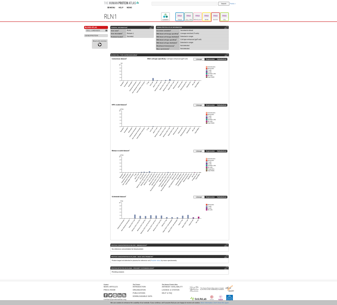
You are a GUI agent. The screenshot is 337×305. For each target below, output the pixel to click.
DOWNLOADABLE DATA (142, 296)
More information (207, 303)
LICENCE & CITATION (170, 290)
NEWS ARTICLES (111, 287)
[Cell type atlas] (188, 13)
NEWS (129, 7)
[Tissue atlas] (179, 13)
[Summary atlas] (168, 13)
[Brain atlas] (206, 13)
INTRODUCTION (139, 287)
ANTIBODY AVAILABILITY (172, 287)
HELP (121, 7)
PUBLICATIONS (139, 293)
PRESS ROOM (109, 290)
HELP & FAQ (167, 293)
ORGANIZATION (139, 290)
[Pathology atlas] (197, 13)
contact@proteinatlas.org (115, 299)
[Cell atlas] (224, 13)
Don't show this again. (221, 303)
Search (223, 4)
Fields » (233, 4)
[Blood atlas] (215, 13)
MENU (112, 7)
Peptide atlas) (156, 260)
